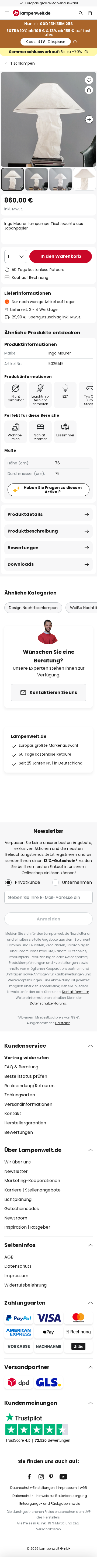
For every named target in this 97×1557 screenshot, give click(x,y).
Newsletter (16, 1171)
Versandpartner (27, 1367)
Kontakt (12, 1113)
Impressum (16, 1276)
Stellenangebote (43, 1190)
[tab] (48, 1089)
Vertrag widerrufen (26, 1058)
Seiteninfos (20, 1245)
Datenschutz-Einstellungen (32, 1487)
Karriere (13, 1190)
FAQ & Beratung (21, 1067)
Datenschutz (18, 1266)
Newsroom (15, 1218)
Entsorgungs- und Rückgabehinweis (49, 1503)
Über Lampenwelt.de (32, 1150)
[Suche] (81, 12)
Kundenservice (25, 1045)
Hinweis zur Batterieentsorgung (61, 1495)
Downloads (21, 564)
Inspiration (15, 1227)
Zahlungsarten (19, 1095)
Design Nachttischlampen (33, 607)
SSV (45, 41)
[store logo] (35, 12)
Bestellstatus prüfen (25, 1076)
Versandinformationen (28, 1104)
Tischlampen (22, 63)
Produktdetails (25, 514)
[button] (12, 179)
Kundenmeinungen (30, 1403)
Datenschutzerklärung (48, 1003)
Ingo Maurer (59, 353)
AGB (8, 1257)
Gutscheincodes (21, 1208)
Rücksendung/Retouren (29, 1086)
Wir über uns (17, 1162)
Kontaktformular (75, 991)
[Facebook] (33, 1477)
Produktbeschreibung (33, 531)
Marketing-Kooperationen (32, 1180)
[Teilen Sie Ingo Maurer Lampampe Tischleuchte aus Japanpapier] (89, 90)
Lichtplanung (18, 1199)
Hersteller (62, 1023)
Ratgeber (40, 1227)
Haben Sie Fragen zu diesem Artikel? (53, 490)
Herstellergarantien (25, 1123)
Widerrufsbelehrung (25, 1285)
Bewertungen (23, 548)
